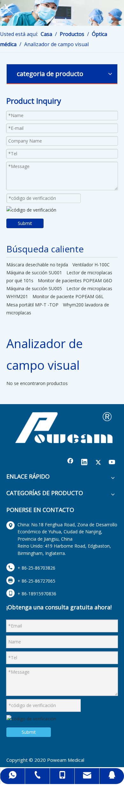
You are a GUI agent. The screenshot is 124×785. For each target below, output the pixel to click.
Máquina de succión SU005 (34, 288)
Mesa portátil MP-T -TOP (32, 305)
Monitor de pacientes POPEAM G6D (75, 280)
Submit (25, 223)
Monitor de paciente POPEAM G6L (68, 296)
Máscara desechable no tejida (37, 265)
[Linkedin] (84, 463)
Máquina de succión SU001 (34, 273)
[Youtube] (112, 463)
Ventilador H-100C (91, 265)
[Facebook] (70, 463)
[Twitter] (98, 463)
